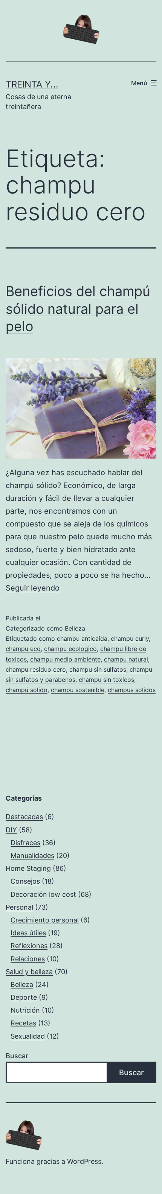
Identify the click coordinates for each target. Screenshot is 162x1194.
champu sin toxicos (106, 679)
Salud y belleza (29, 972)
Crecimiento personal (45, 920)
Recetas (23, 1023)
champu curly (130, 638)
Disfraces (25, 843)
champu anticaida (82, 638)
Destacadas (24, 817)
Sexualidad (28, 1036)
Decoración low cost (43, 894)
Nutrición (25, 1010)
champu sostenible (77, 690)
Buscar (17, 1056)
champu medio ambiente (65, 659)
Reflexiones (29, 946)
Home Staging (28, 868)
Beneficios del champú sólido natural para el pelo (78, 309)
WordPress (84, 1161)
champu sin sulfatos (97, 669)
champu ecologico (70, 648)
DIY (11, 830)
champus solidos (132, 690)
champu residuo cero (36, 669)
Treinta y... (32, 84)
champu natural (126, 659)
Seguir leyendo (33, 587)
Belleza (75, 628)
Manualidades (32, 855)
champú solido (26, 690)
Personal (19, 907)
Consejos (25, 881)
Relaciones (28, 959)
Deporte (24, 997)
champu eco (23, 648)
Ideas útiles (28, 933)
